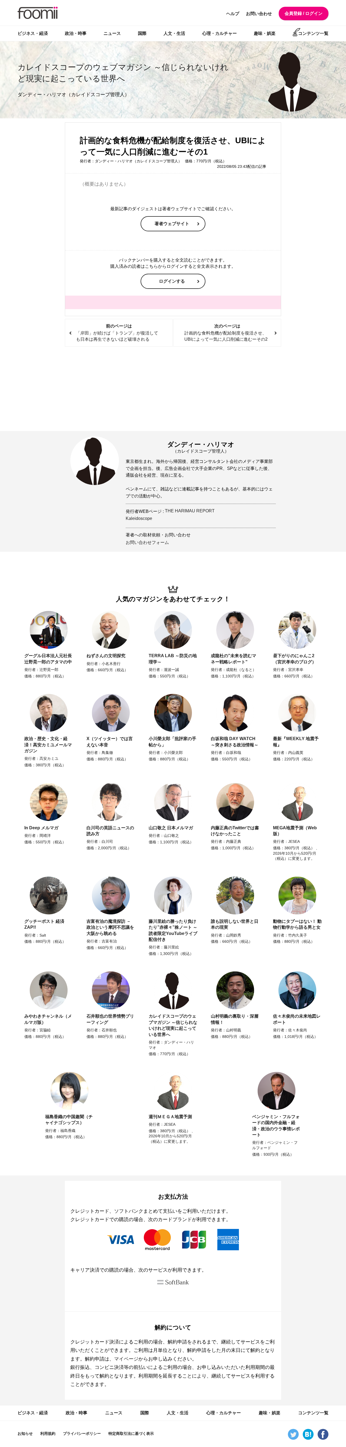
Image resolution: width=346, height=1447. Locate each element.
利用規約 (47, 1433)
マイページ (126, 1359)
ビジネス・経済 (33, 33)
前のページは (117, 333)
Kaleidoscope (139, 518)
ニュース (112, 33)
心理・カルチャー (219, 33)
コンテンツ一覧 (313, 33)
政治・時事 (75, 33)
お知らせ (25, 1433)
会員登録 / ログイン (303, 13)
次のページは (226, 333)
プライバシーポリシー (82, 1433)
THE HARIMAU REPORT (190, 511)
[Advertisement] (173, 389)
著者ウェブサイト (172, 223)
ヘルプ (232, 13)
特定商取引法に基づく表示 (131, 1433)
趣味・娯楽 (264, 33)
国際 (142, 33)
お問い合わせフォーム (147, 542)
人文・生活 (174, 33)
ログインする (172, 281)
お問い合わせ (259, 13)
